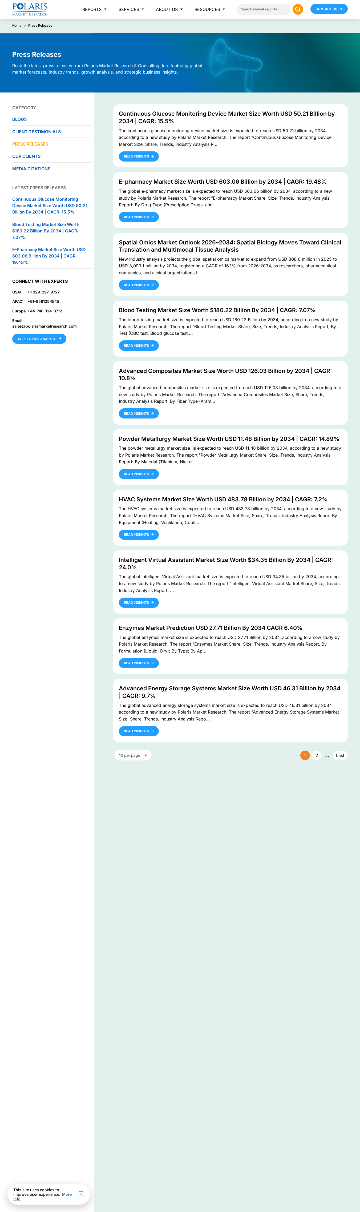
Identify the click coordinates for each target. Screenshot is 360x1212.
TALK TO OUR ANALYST (36, 339)
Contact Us (326, 9)
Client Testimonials (36, 131)
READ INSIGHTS (136, 156)
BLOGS (19, 119)
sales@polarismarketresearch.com (44, 326)
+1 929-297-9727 (43, 291)
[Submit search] (298, 9)
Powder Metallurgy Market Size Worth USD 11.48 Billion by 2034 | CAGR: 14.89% (229, 438)
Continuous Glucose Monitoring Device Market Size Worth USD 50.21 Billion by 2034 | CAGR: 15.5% (49, 205)
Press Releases (30, 143)
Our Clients (26, 156)
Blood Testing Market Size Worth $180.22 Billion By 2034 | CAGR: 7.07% (45, 231)
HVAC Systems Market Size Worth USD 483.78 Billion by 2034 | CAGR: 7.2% (223, 499)
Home (16, 25)
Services (129, 9)
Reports (92, 9)
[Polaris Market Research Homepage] (30, 9)
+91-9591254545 (43, 301)
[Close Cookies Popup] (81, 1194)
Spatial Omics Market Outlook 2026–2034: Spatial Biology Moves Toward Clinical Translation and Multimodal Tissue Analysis (230, 246)
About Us (167, 9)
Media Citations (31, 168)
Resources (207, 9)
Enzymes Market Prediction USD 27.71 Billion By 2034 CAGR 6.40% (210, 627)
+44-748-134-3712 (44, 310)
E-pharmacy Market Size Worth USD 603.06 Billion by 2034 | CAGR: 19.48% (49, 256)
